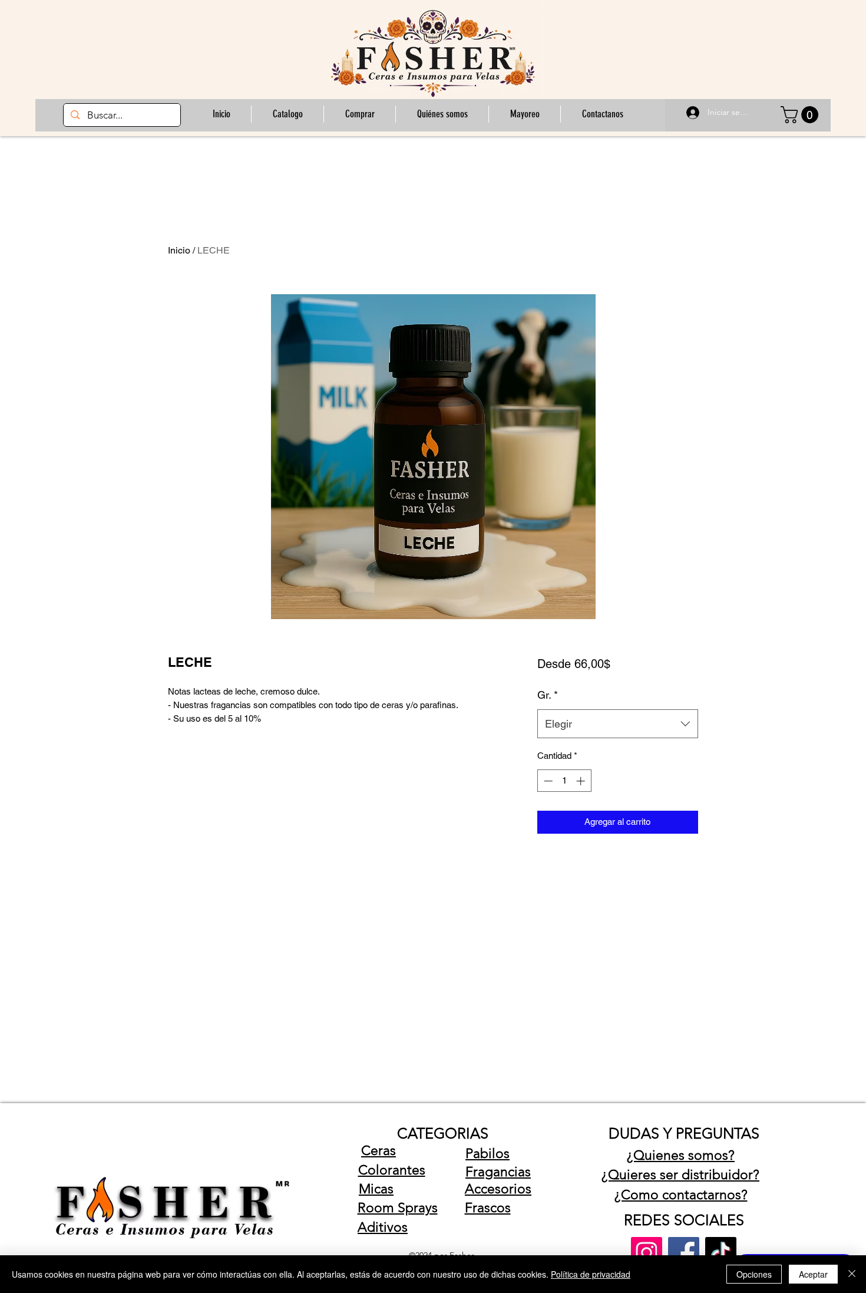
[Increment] (582, 781)
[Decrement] (547, 781)
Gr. (547, 695)
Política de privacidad (590, 1274)
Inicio (179, 250)
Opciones (754, 1274)
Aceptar (813, 1274)
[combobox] (617, 724)
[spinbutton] (564, 781)
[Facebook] (683, 1252)
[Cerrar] (852, 1274)
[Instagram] (646, 1252)
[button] (359, 114)
